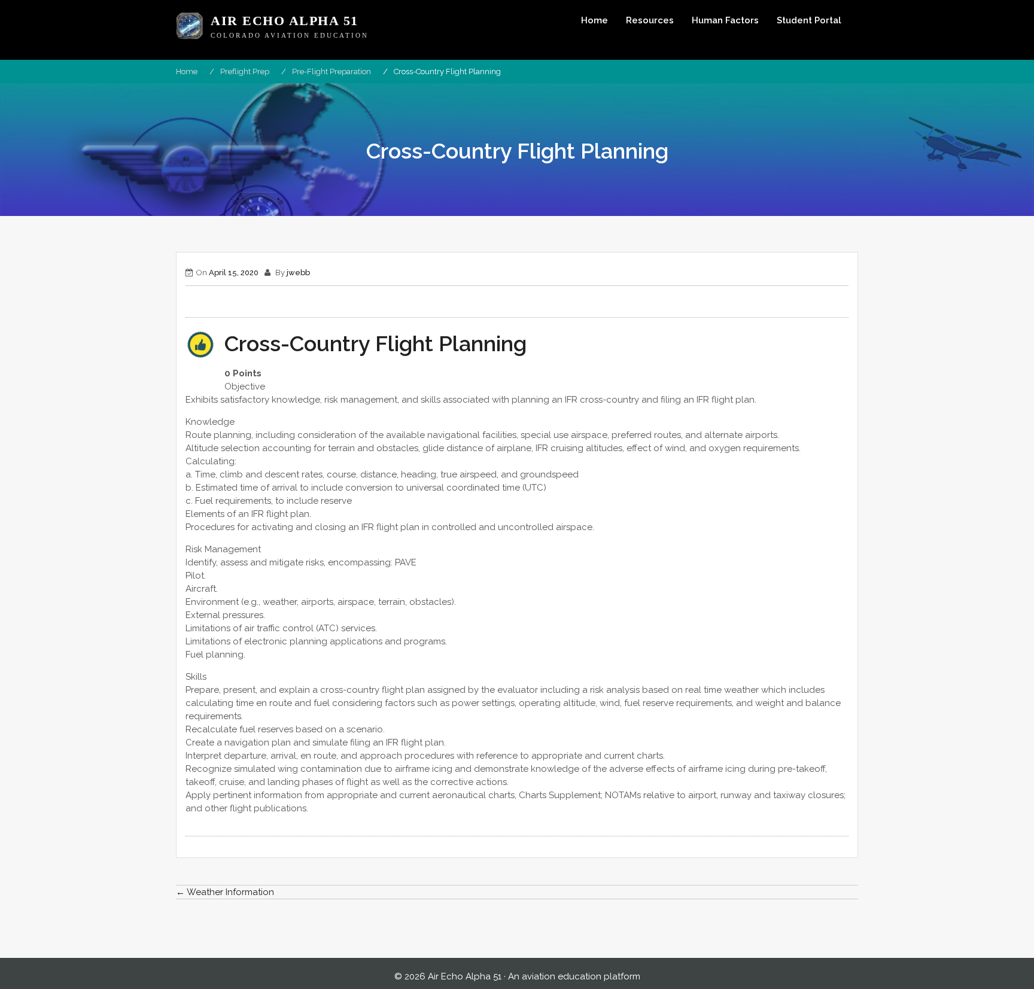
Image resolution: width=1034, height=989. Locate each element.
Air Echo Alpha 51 (284, 21)
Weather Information (225, 892)
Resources (650, 20)
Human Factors (725, 20)
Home (594, 20)
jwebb (298, 272)
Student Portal (809, 20)
